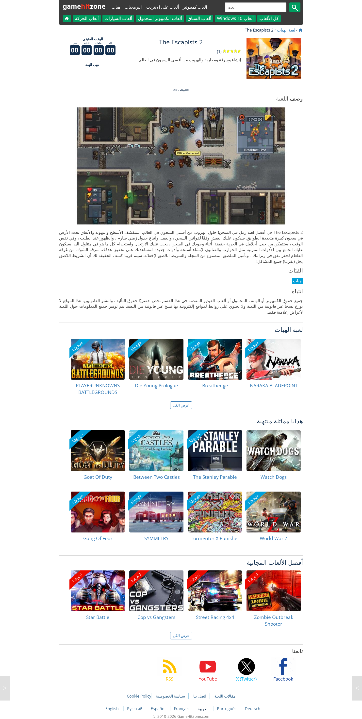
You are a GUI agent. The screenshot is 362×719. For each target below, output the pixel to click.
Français (182, 708)
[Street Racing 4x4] (215, 590)
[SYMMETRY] (156, 512)
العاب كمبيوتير (195, 7)
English (112, 708)
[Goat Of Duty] (98, 450)
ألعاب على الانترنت (162, 7)
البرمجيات (133, 7)
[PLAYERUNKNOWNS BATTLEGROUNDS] (98, 359)
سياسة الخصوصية (170, 696)
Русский (135, 708)
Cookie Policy (139, 696)
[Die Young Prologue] (156, 359)
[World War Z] (274, 512)
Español (158, 708)
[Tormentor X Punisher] (215, 512)
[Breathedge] (215, 359)
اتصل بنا (199, 696)
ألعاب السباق (199, 18)
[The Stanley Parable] (215, 450)
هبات (116, 7)
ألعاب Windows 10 (235, 18)
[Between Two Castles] (156, 450)
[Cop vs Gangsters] (156, 590)
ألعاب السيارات (118, 18)
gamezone (84, 6)
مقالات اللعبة (224, 696)
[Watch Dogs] (274, 450)
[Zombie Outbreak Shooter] (274, 590)
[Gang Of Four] (98, 512)
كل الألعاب (269, 18)
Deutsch (252, 708)
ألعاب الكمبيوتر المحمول (160, 18)
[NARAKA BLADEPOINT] (274, 359)
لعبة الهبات (286, 30)
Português (227, 708)
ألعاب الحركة (87, 18)
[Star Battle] (98, 590)
